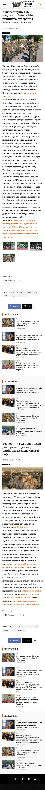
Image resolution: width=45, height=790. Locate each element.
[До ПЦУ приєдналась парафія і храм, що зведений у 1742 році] (8, 430)
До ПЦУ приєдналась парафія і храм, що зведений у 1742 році (29, 430)
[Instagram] (16, 779)
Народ (18, 360)
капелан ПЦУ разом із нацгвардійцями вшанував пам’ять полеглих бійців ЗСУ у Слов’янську (20, 223)
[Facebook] (9, 779)
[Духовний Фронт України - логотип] (22, 4)
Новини (6, 32)
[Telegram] (22, 779)
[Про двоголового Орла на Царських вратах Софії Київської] (8, 322)
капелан (30, 292)
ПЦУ (5, 296)
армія (12, 292)
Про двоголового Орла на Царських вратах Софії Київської (27, 323)
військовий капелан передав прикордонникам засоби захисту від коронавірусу (20, 233)
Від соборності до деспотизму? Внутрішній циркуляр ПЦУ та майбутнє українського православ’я (29, 351)
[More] (34, 306)
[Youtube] (35, 779)
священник (14, 296)
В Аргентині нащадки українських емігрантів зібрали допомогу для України (27, 366)
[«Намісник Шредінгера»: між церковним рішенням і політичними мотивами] (8, 336)
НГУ (37, 292)
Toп (17, 319)
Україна (24, 296)
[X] (29, 779)
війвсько (20, 292)
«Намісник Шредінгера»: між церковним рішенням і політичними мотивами (29, 337)
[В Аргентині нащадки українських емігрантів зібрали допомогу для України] (8, 364)
